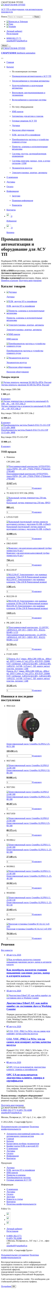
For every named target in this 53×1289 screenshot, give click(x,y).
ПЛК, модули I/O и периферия (26, 135)
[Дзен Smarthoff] (8, 1219)
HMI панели (17, 111)
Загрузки (16, 196)
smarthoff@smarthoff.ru (17, 41)
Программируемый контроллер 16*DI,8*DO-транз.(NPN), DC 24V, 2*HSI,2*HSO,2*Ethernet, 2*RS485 (29, 476)
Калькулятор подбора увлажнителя (23, 1143)
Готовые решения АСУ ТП (24, 121)
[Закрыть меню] (10, 46)
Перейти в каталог (9, 280)
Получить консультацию (30, 280)
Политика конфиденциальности (20, 1127)
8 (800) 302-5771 (8, 1110)
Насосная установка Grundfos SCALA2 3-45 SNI (29, 929)
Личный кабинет (14, 31)
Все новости (7, 950)
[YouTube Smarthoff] (8, 1224)
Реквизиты (17, 205)
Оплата (10, 186)
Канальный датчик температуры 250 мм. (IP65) (28, 502)
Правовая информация (22, 200)
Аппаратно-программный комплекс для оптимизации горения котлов (25, 1135)
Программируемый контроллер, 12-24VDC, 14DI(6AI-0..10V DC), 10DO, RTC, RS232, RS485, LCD (27, 637)
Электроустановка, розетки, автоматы (29, 172)
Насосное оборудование (23, 130)
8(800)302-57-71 (14, 38)
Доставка (11, 182)
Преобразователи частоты (19, 1177)
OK (13, 1286)
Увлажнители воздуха (22, 168)
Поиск (4, 16)
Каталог (10, 67)
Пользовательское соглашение (15, 1126)
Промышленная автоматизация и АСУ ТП (31, 76)
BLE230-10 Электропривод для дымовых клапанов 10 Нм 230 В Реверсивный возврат (27, 607)
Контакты (11, 210)
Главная (10, 62)
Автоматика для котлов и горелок (27, 116)
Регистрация (12, 33)
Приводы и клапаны (16, 1175)
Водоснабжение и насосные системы (29, 100)
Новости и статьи (15, 1199)
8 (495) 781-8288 (24, 1110)
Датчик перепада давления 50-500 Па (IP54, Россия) (25, 385)
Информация (13, 191)
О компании (12, 177)
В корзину (37, 488)
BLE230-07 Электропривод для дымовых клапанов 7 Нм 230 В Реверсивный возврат (27, 580)
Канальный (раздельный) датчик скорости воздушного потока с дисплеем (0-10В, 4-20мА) (29, 527)
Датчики (16, 125)
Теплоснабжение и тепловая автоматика (30, 81)
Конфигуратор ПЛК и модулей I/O (23, 1146)
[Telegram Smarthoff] (8, 1215)
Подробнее (6, 1286)
